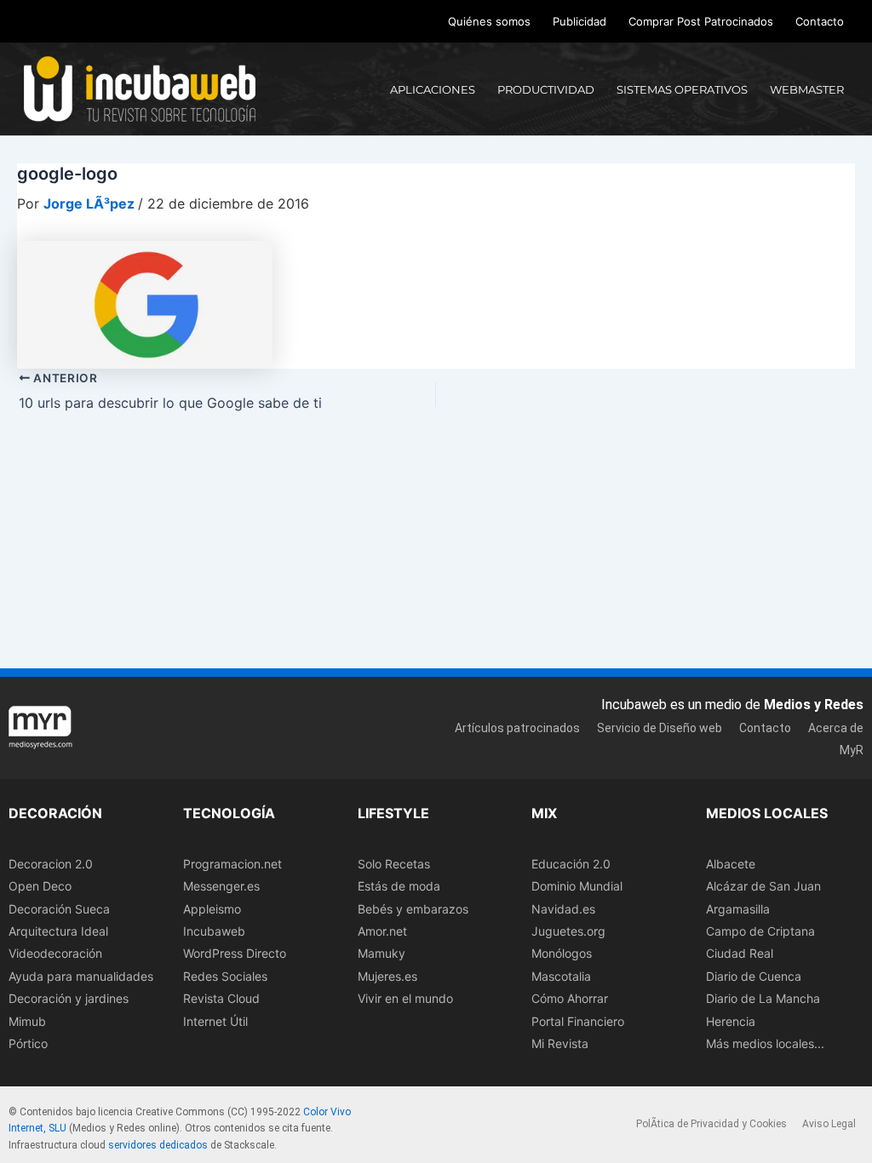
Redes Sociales (225, 976)
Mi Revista (559, 1043)
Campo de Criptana (760, 931)
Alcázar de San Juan (763, 886)
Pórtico (28, 1043)
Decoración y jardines (69, 998)
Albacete (730, 863)
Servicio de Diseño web (659, 728)
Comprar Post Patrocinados (700, 21)
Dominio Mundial (576, 886)
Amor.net (382, 931)
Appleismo (212, 909)
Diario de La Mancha (763, 998)
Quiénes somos (489, 21)
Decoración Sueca (59, 909)
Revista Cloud (221, 998)
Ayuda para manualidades (81, 976)
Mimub (27, 1021)
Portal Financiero (577, 1021)
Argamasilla (738, 909)
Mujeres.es (387, 976)
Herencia (730, 1021)
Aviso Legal (829, 1124)
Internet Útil (215, 1021)
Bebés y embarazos (413, 909)
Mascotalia (561, 976)
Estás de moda (399, 886)
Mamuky (381, 953)
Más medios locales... (765, 1043)
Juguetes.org (568, 931)
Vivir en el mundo (405, 998)
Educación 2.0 (571, 863)
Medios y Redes (813, 704)
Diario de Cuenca (753, 976)
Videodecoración (55, 953)
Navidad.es (563, 909)
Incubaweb (214, 931)
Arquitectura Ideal (58, 931)
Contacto (819, 21)
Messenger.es (221, 886)
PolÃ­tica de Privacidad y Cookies (711, 1124)
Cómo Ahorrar (569, 998)
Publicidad (579, 21)
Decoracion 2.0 (51, 863)
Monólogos (561, 953)
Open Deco (40, 886)
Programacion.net (232, 863)
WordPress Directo (234, 953)
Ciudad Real (739, 953)
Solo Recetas (394, 863)
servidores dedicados (158, 1145)
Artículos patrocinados (517, 728)
